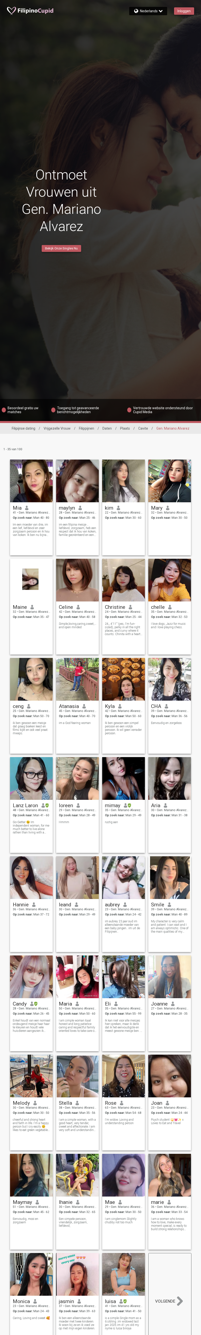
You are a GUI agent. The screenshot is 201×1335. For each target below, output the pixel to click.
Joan (156, 1103)
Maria (65, 1004)
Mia (17, 508)
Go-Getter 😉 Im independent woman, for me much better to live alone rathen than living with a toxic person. (31, 827)
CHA (156, 706)
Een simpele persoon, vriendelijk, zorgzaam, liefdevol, (73, 1222)
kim (109, 508)
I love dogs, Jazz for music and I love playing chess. (168, 625)
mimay (112, 805)
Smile (157, 905)
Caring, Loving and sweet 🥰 (31, 1318)
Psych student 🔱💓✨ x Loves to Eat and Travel (167, 1121)
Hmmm (64, 822)
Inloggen (184, 11)
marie (157, 1202)
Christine (115, 607)
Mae (110, 1202)
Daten (107, 428)
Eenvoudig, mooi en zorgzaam (25, 1220)
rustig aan (111, 822)
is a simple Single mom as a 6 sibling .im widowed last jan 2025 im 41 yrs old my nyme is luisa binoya (123, 1323)
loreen (66, 805)
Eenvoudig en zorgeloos (166, 723)
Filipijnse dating (23, 428)
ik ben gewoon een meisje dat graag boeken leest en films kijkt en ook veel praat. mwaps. (30, 728)
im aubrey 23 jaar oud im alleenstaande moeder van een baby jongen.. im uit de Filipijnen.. (122, 926)
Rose (110, 1103)
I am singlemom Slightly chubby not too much (121, 1220)
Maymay (22, 1202)
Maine (20, 607)
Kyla (110, 706)
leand (65, 905)
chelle (158, 607)
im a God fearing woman (75, 723)
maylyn (67, 508)
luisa (110, 1301)
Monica (21, 1301)
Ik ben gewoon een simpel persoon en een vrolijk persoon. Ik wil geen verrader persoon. (123, 728)
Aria (155, 805)
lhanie (66, 1202)
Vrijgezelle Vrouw (57, 428)
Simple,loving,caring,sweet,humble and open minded (77, 625)
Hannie (21, 905)
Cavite (143, 428)
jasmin (66, 1301)
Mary (157, 508)
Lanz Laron (25, 805)
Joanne (159, 1004)
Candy (20, 1004)
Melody (21, 1103)
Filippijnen (86, 428)
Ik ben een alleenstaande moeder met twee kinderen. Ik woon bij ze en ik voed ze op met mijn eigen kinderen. (77, 1323)
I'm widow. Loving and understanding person (119, 1121)
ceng (18, 706)
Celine (66, 607)
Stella (65, 1103)
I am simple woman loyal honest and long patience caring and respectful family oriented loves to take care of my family (77, 1026)
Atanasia (69, 706)
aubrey (112, 905)
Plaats (125, 428)
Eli (108, 1004)
